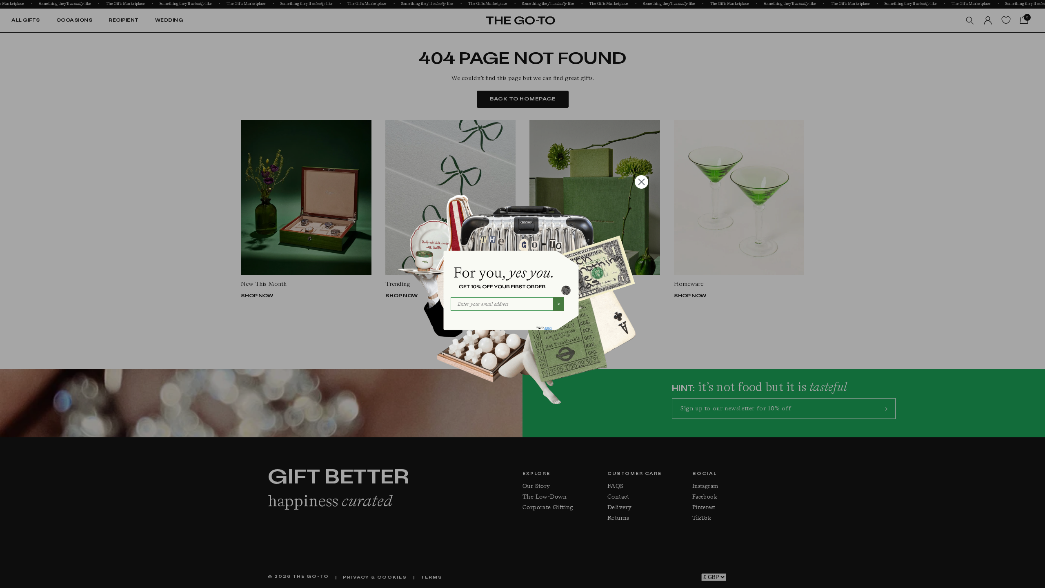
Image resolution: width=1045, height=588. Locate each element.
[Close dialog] (641, 182)
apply (548, 328)
